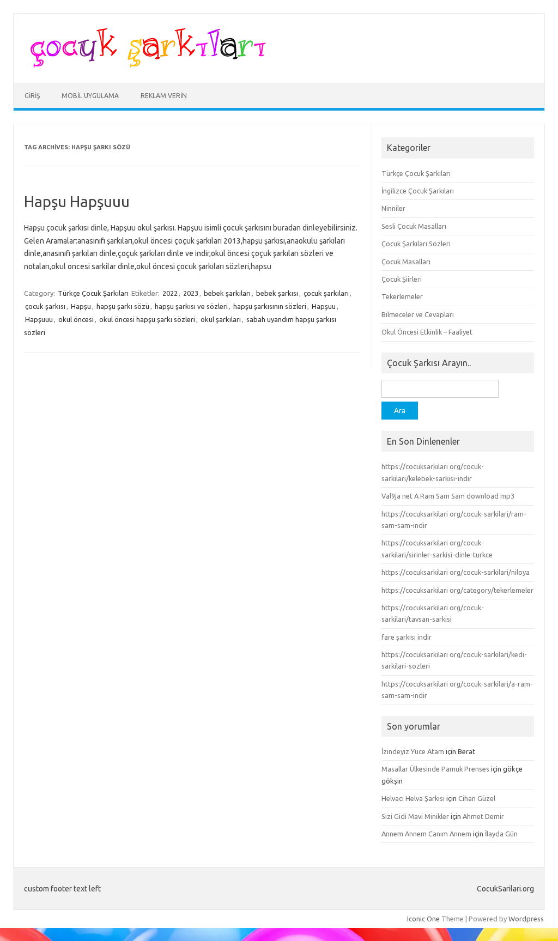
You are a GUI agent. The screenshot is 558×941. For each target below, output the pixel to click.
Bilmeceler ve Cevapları (417, 314)
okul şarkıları (221, 319)
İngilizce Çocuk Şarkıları (417, 191)
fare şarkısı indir (406, 637)
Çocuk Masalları (405, 261)
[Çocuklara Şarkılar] (144, 64)
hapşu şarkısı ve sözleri (191, 306)
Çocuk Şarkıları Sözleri (416, 243)
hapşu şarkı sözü (122, 306)
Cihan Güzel (476, 798)
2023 (190, 293)
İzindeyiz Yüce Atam (412, 751)
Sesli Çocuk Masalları (413, 226)
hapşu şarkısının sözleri (269, 306)
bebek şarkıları (227, 293)
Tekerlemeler (402, 296)
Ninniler (393, 208)
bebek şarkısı (277, 293)
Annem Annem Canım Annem (426, 833)
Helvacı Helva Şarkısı (413, 798)
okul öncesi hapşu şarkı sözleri (147, 319)
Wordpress (526, 918)
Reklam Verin (164, 95)
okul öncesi (76, 319)
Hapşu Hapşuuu (77, 201)
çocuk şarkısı (45, 306)
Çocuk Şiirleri (401, 279)
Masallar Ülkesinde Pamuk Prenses (435, 769)
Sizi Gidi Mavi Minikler (415, 816)
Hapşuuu (39, 319)
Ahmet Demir (483, 816)
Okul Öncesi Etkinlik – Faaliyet (426, 332)
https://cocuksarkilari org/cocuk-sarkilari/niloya (455, 572)
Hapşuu (324, 306)
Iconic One (423, 918)
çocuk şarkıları (326, 293)
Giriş (32, 95)
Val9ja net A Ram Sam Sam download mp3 (447, 496)
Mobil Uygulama (90, 95)
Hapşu (81, 306)
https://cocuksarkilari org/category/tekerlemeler (457, 590)
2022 (170, 293)
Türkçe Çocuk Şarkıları (93, 293)
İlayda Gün (501, 833)
